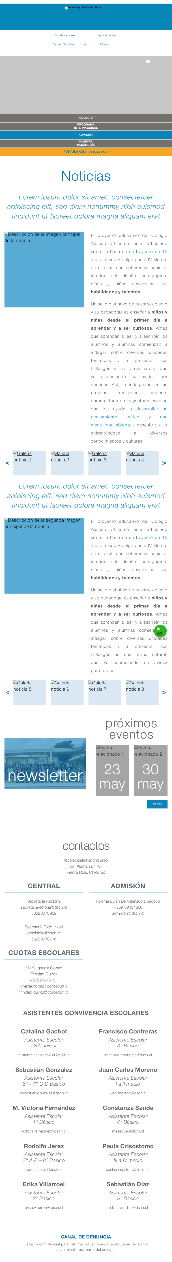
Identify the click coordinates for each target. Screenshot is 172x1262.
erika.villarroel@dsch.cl (44, 1208)
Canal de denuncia (86, 1237)
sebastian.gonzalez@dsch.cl (44, 1093)
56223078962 (43, 913)
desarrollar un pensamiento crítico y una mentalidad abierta (129, 417)
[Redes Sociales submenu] (84, 44)
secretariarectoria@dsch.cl (44, 907)
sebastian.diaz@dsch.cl (128, 1208)
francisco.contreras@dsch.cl (128, 1055)
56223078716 (43, 939)
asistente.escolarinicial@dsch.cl (43, 1055)
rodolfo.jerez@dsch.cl (44, 1169)
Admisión (86, 135)
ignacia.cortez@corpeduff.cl (44, 986)
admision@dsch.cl (128, 913)
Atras (157, 804)
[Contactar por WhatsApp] (160, 631)
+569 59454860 (128, 907)
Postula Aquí (97, 152)
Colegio (86, 118)
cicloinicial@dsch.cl (43, 933)
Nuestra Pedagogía (86, 143)
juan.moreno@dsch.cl (128, 1093)
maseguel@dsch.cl (128, 1131)
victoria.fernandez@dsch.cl (43, 1131)
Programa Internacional (86, 126)
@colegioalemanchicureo (86, 860)
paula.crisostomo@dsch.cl (128, 1169)
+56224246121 (44, 980)
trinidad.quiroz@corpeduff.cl (44, 992)
